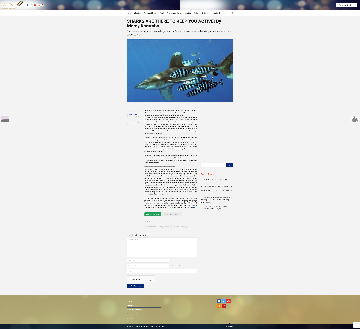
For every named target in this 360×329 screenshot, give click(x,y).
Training (205, 13)
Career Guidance (150, 13)
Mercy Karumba (133, 114)
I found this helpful (153, 214)
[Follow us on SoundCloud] (39, 5)
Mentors (188, 13)
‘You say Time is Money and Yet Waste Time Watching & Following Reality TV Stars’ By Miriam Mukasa (215, 200)
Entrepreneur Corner (174, 13)
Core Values (130, 305)
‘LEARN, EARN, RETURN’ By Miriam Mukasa (216, 186)
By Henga (162, 326)
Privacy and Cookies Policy (135, 309)
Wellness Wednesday (179, 227)
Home (129, 13)
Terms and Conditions (133, 314)
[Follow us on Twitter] (31, 5)
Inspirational (215, 13)
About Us (137, 13)
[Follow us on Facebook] (28, 5)
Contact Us (130, 318)
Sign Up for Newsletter (346, 5)
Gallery (196, 13)
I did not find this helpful (173, 214)
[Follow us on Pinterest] (42, 5)
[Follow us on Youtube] (35, 5)
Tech (162, 13)
